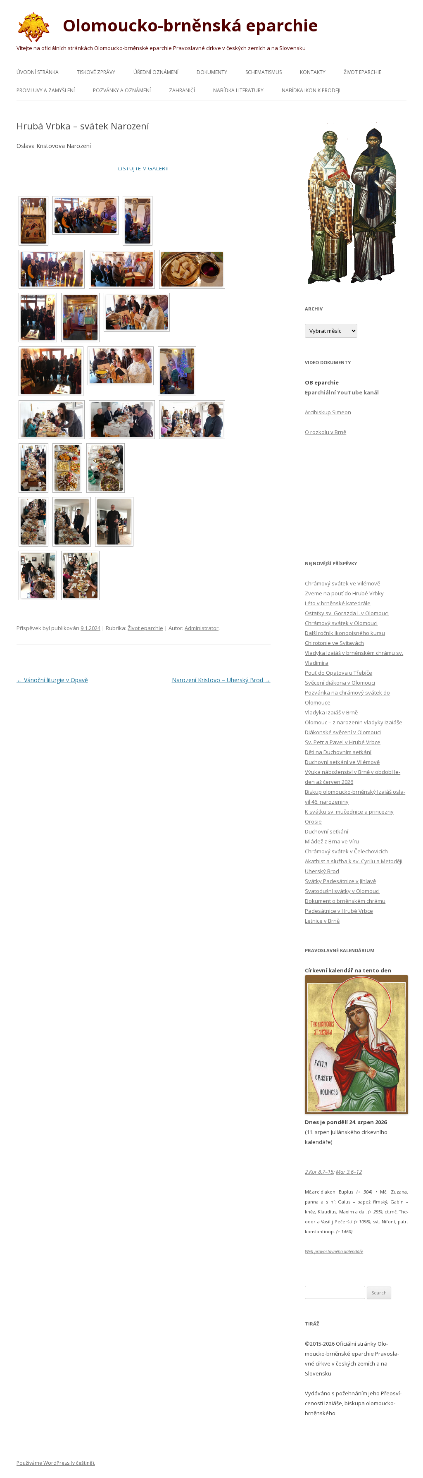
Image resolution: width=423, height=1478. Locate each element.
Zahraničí (182, 90)
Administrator (202, 628)
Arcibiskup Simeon (328, 412)
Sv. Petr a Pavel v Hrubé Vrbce (342, 742)
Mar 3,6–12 (349, 1171)
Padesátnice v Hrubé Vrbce (339, 910)
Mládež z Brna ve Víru (332, 841)
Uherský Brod (322, 871)
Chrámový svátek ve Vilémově (342, 583)
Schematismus (263, 72)
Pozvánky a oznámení (122, 90)
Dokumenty (212, 72)
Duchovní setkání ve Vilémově (342, 762)
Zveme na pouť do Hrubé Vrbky (344, 593)
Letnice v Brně (322, 920)
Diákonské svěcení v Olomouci (343, 732)
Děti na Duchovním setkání (338, 752)
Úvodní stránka (38, 72)
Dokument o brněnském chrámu (345, 901)
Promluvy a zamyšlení (46, 90)
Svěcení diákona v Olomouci (340, 682)
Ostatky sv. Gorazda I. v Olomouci (347, 613)
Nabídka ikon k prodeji (311, 90)
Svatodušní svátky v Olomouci (342, 891)
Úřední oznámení (155, 72)
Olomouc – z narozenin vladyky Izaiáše (353, 722)
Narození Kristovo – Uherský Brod (221, 680)
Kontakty (313, 72)
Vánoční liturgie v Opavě (52, 680)
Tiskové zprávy (96, 72)
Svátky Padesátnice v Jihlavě (340, 881)
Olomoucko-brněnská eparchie (188, 25)
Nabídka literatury (238, 90)
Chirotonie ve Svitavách (334, 643)
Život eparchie (362, 72)
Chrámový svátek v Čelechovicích (346, 851)
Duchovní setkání (326, 831)
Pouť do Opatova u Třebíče (338, 672)
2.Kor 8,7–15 (319, 1171)
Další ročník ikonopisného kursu (345, 633)
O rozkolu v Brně (325, 432)
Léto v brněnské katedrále (338, 603)
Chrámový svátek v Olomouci (341, 623)
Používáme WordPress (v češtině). (56, 1462)
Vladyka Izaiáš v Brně (331, 712)
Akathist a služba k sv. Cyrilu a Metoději (353, 861)
